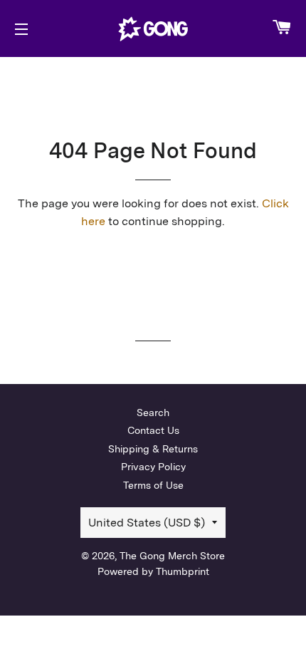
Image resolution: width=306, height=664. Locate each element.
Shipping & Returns (153, 449)
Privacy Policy (153, 466)
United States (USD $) (146, 522)
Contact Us (153, 430)
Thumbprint (182, 571)
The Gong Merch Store (172, 555)
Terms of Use (153, 485)
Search (153, 412)
